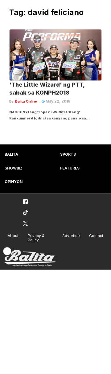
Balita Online (26, 101)
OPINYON (14, 181)
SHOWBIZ (14, 168)
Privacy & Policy (36, 238)
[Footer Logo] (29, 257)
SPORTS (68, 154)
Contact (96, 235)
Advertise (71, 235)
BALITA (11, 154)
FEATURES (70, 168)
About (13, 235)
